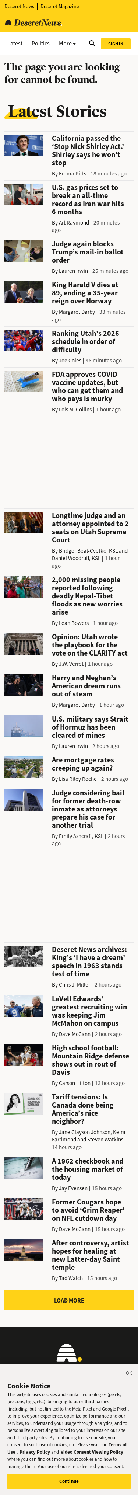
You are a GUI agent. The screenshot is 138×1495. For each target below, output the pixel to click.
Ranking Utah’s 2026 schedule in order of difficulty (85, 341)
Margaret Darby (77, 312)
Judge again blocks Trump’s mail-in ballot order (88, 252)
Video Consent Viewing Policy (92, 1452)
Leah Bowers (74, 623)
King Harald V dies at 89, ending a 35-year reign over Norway (85, 293)
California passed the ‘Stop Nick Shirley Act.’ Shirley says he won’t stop (88, 150)
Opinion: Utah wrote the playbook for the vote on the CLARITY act (90, 645)
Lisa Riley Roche (78, 779)
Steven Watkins (105, 1139)
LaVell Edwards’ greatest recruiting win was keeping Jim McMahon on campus (89, 1011)
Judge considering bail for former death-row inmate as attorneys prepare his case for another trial (88, 809)
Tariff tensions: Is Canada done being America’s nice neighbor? (82, 1109)
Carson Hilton (75, 1083)
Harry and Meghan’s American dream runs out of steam (86, 686)
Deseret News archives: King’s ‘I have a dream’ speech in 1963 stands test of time (89, 962)
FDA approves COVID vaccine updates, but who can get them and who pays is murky (87, 386)
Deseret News (19, 6)
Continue (69, 1481)
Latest (14, 43)
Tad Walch (71, 1278)
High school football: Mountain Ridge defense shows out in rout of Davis (90, 1060)
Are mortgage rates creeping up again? (83, 764)
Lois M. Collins (75, 409)
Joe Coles (70, 360)
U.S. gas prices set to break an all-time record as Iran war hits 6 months (88, 199)
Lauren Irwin (73, 271)
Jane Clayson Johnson (84, 1132)
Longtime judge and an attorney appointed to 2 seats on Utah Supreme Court (90, 528)
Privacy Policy (35, 1452)
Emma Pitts (72, 173)
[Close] (129, 1374)
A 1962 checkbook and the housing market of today (87, 1169)
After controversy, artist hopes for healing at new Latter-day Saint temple (90, 1255)
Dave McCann (75, 1034)
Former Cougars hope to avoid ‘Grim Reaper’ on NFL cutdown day (88, 1210)
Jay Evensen (73, 1188)
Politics (41, 43)
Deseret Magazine (59, 6)
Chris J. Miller (74, 984)
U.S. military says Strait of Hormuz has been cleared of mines (90, 727)
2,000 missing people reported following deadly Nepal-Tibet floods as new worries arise (87, 596)
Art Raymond (74, 222)
